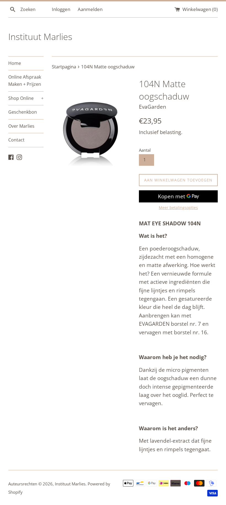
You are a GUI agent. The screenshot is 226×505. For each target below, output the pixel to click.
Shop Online (26, 98)
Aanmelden (90, 9)
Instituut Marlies (40, 36)
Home (14, 63)
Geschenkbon (22, 112)
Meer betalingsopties (178, 207)
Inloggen (61, 9)
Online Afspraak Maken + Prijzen (24, 80)
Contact (16, 140)
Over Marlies (21, 126)
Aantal (145, 150)
